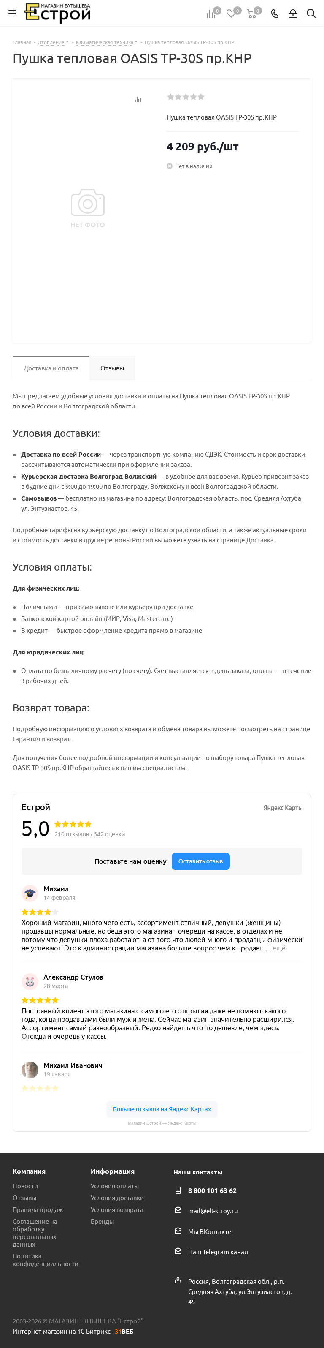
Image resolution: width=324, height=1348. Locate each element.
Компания (29, 1170)
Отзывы (24, 1197)
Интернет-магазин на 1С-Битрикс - (73, 1331)
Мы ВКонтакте (209, 1231)
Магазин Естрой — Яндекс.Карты (162, 1123)
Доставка (260, 540)
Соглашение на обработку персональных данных (35, 1232)
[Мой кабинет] (293, 13)
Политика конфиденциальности (45, 1259)
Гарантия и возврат (41, 739)
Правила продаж (38, 1209)
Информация (113, 1170)
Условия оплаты (115, 1186)
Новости (25, 1186)
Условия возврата (117, 1209)
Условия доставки (117, 1197)
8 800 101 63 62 (212, 1190)
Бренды (102, 1221)
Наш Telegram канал (218, 1251)
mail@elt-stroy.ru (213, 1211)
